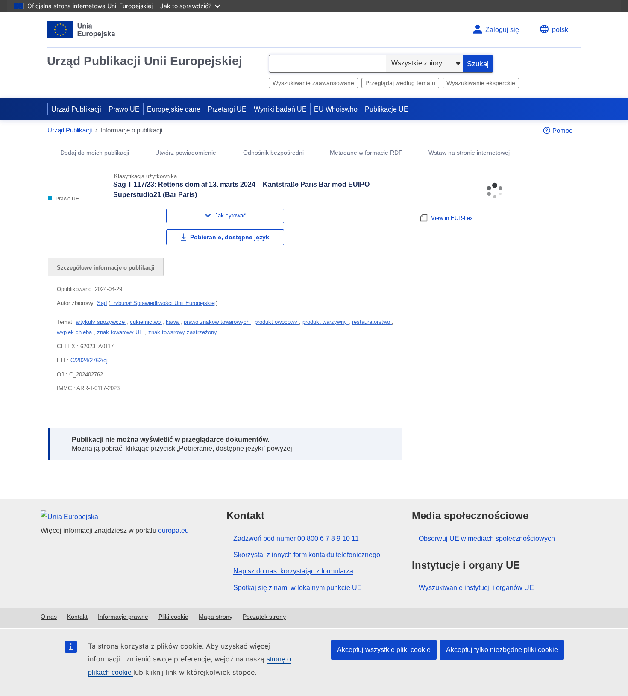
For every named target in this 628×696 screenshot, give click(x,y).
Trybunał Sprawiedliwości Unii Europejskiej (163, 303)
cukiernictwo (146, 322)
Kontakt (77, 616)
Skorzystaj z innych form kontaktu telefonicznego (306, 554)
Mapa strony (215, 616)
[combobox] (327, 63)
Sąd (102, 303)
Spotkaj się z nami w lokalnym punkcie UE (297, 587)
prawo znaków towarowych (217, 322)
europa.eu (173, 530)
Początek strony (264, 616)
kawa (173, 322)
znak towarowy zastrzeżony (182, 332)
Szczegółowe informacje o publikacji (106, 267)
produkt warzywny (325, 322)
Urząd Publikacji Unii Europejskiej (144, 61)
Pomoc (562, 130)
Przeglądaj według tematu (400, 82)
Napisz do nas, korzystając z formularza (293, 571)
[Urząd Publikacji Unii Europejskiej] (81, 29)
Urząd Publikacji (76, 109)
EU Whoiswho (336, 109)
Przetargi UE (227, 109)
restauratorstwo (372, 322)
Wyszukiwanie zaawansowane (313, 82)
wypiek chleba (75, 332)
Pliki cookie (173, 616)
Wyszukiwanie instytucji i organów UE (476, 587)
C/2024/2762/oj (89, 360)
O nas (49, 616)
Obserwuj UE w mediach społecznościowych (487, 538)
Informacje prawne (123, 616)
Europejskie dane (173, 109)
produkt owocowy (277, 322)
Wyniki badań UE (280, 109)
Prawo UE (124, 109)
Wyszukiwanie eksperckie (480, 82)
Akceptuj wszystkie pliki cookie (384, 649)
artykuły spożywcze (101, 322)
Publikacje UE (386, 109)
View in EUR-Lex (452, 218)
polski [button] (561, 29)
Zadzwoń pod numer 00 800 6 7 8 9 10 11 (296, 538)
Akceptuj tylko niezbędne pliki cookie (502, 649)
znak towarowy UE (121, 332)
